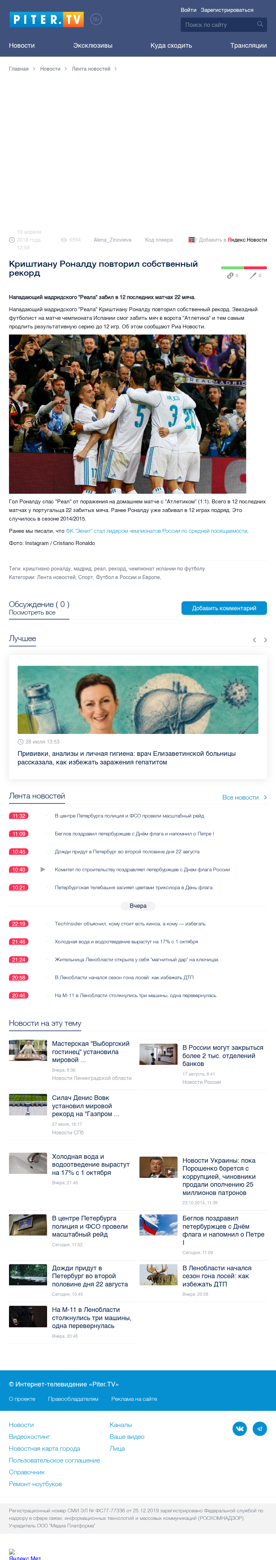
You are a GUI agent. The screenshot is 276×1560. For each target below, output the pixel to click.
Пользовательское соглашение (54, 1460)
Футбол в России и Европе (128, 577)
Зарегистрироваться (227, 10)
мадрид (82, 569)
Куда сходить (171, 45)
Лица (117, 1448)
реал (100, 569)
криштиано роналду (47, 569)
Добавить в (233, 240)
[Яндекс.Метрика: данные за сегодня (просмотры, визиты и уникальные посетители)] (25, 1554)
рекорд (117, 569)
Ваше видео (127, 1437)
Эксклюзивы (92, 45)
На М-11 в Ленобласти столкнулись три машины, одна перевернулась (135, 995)
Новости (22, 45)
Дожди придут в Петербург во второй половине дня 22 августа (127, 851)
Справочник (27, 1472)
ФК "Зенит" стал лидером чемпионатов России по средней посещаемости (156, 530)
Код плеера (159, 240)
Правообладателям (73, 1399)
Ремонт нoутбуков (35, 1484)
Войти (189, 10)
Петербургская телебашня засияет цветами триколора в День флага (133, 887)
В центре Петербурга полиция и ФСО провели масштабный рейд (129, 815)
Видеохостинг (29, 1437)
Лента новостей (56, 577)
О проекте (22, 1399)
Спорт (85, 577)
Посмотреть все (32, 612)
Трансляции (248, 45)
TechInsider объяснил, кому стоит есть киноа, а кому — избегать (130, 923)
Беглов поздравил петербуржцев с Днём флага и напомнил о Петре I (134, 833)
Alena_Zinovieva (113, 240)
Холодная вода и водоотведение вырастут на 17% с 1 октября (126, 941)
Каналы (121, 1425)
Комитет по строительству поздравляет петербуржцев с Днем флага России (142, 869)
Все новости (240, 797)
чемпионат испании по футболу (167, 569)
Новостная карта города (44, 1448)
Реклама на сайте (134, 1399)
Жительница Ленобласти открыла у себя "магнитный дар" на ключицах (136, 959)
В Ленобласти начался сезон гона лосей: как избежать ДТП (124, 977)
